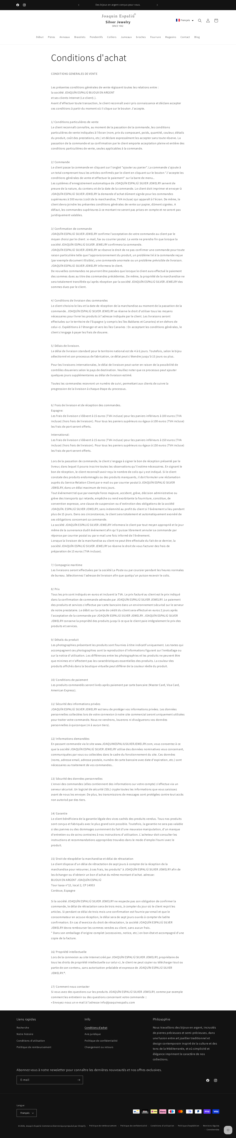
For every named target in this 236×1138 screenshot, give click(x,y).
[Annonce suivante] (157, 4)
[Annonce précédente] (79, 4)
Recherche (23, 1027)
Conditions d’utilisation (162, 1125)
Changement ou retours (99, 1047)
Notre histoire (25, 1034)
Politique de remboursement (34, 1047)
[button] (185, 20)
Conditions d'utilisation (31, 1040)
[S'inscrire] (79, 1080)
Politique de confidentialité (101, 1040)
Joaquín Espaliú (34, 1126)
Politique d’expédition (188, 1125)
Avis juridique (93, 1034)
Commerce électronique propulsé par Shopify (64, 1126)
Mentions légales (211, 1125)
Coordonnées (213, 1129)
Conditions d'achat (96, 1027)
